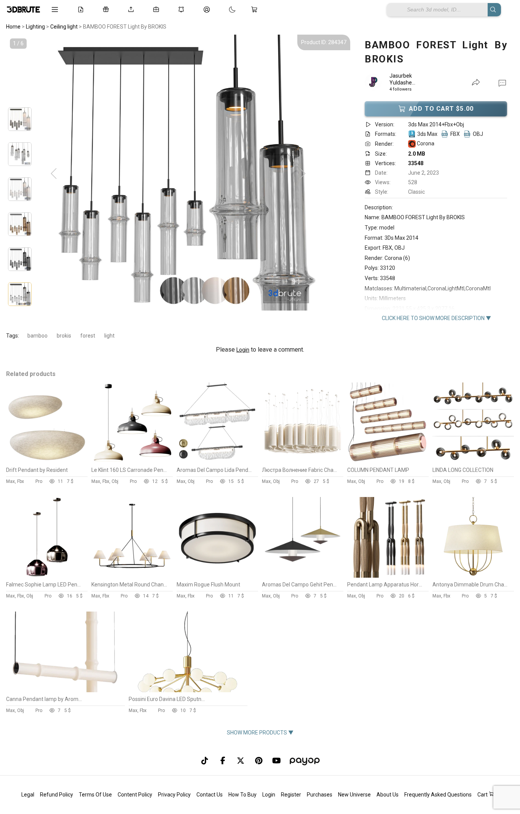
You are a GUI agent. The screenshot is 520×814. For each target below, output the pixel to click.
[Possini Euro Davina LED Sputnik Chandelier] (188, 690)
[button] (502, 82)
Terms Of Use (95, 795)
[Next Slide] (302, 173)
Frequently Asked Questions (438, 795)
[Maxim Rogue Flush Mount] (217, 576)
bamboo (37, 336)
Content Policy (135, 795)
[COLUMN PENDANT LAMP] (388, 461)
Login (242, 350)
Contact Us (209, 795)
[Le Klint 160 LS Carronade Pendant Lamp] (132, 461)
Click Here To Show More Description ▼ (436, 318)
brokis (64, 336)
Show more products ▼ (260, 733)
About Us (387, 795)
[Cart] (256, 9)
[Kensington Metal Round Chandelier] (132, 576)
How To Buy (242, 795)
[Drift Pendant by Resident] (47, 461)
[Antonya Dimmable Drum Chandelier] (473, 576)
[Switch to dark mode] (225, 9)
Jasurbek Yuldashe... (402, 79)
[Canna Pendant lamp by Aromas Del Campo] (65, 690)
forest (87, 336)
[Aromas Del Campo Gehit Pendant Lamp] (302, 576)
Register (291, 795)
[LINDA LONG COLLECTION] (473, 461)
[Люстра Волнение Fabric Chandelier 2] (302, 461)
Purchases (319, 795)
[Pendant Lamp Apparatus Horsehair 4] (388, 576)
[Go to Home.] (23, 9)
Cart (483, 795)
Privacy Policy (174, 795)
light (109, 336)
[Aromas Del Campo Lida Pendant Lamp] (217, 461)
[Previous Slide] (53, 173)
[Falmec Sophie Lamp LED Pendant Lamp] (47, 576)
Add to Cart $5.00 (441, 108)
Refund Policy (56, 795)
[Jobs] (158, 9)
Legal (27, 795)
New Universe (354, 795)
